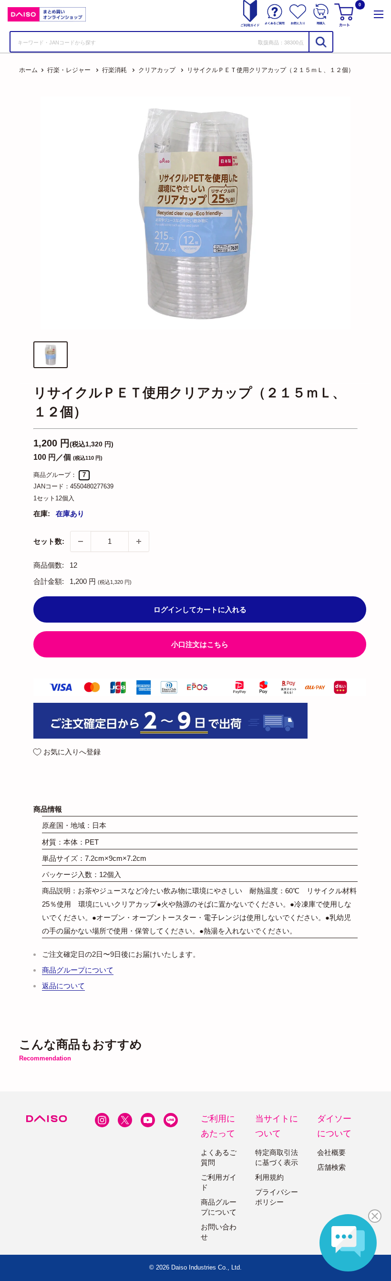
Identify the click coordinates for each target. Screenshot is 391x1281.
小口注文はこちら (199, 644)
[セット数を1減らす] (81, 541)
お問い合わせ (219, 1232)
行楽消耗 (114, 70)
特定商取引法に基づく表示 (276, 1157)
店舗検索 (331, 1167)
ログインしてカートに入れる (200, 609)
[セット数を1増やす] (139, 541)
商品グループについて (77, 970)
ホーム (28, 70)
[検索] (320, 42)
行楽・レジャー (69, 70)
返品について (63, 986)
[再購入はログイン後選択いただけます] (320, 14)
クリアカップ (156, 70)
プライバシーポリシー (276, 1197)
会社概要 (331, 1152)
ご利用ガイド (219, 1182)
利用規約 (269, 1177)
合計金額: (48, 581)
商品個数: (48, 565)
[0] (345, 14)
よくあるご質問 (219, 1157)
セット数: (48, 541)
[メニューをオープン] (378, 14)
